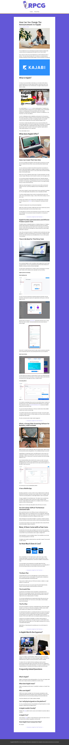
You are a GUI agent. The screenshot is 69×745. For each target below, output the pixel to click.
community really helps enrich (35, 404)
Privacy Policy (36, 11)
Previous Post (17, 734)
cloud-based (30, 108)
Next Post (53, 734)
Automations (32, 320)
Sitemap (20, 742)
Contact (31, 11)
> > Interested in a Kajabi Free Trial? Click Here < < (34, 216)
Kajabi (25, 710)
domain (30, 201)
